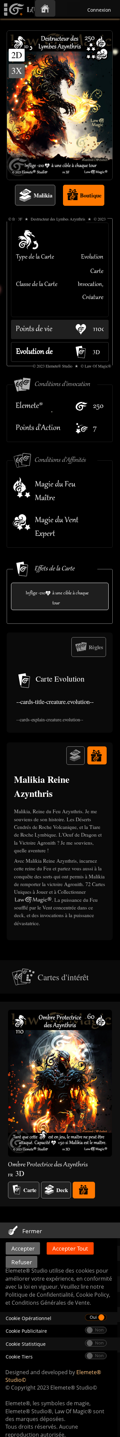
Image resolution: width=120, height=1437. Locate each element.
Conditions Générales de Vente (51, 1302)
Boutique (90, 195)
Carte (29, 1190)
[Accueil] (45, 8)
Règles (96, 647)
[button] (60, 1104)
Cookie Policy (92, 1294)
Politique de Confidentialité (39, 1294)
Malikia (43, 195)
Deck (62, 1190)
